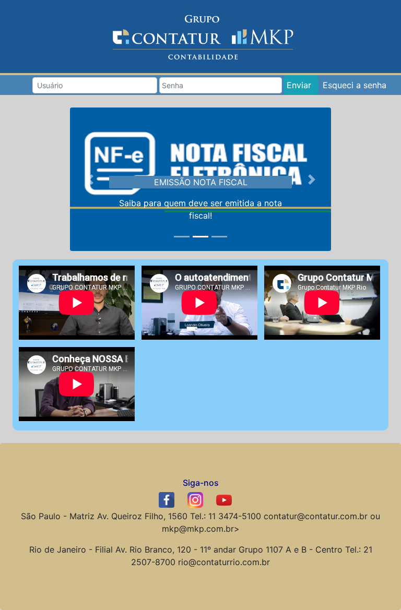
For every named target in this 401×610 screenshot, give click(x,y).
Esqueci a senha (354, 85)
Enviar (299, 85)
